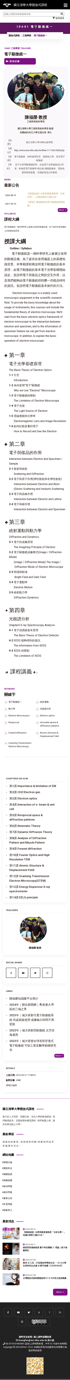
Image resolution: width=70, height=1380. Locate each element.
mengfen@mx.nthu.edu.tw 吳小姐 (36, 1340)
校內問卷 (7, 1186)
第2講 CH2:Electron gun (24, 792)
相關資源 (7, 1174)
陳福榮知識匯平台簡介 (23, 998)
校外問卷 (7, 1192)
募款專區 (8, 1134)
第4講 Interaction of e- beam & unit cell (32, 807)
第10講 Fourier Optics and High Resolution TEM (29, 857)
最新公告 (7, 1198)
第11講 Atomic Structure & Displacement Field (26, 868)
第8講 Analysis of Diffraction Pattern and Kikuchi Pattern (27, 840)
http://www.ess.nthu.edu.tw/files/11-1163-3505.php (39, 150)
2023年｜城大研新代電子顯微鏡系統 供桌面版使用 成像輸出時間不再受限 (31, 1019)
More (61, 210)
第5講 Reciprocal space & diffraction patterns (26, 817)
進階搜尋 (59, 18)
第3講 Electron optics (23, 798)
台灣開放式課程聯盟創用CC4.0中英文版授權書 (44, 1278)
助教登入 (7, 1210)
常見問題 (7, 1204)
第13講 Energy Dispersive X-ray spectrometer (29, 889)
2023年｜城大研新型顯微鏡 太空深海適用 (31, 1032)
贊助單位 (7, 1168)
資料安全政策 (25, 1337)
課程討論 (7, 1162)
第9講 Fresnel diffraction (25, 848)
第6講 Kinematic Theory (24, 826)
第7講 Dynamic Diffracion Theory (30, 832)
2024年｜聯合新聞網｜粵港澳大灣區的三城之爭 (31, 1007)
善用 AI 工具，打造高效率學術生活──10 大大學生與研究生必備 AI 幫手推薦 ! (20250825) (44, 1264)
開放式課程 (14, 35)
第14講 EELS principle (23, 897)
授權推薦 (7, 1180)
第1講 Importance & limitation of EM (32, 786)
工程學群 (26, 35)
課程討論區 (11, 1085)
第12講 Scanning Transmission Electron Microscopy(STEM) (29, 878)
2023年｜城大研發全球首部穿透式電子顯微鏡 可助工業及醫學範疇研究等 (32, 1045)
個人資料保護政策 (42, 1337)
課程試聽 (14, 61)
